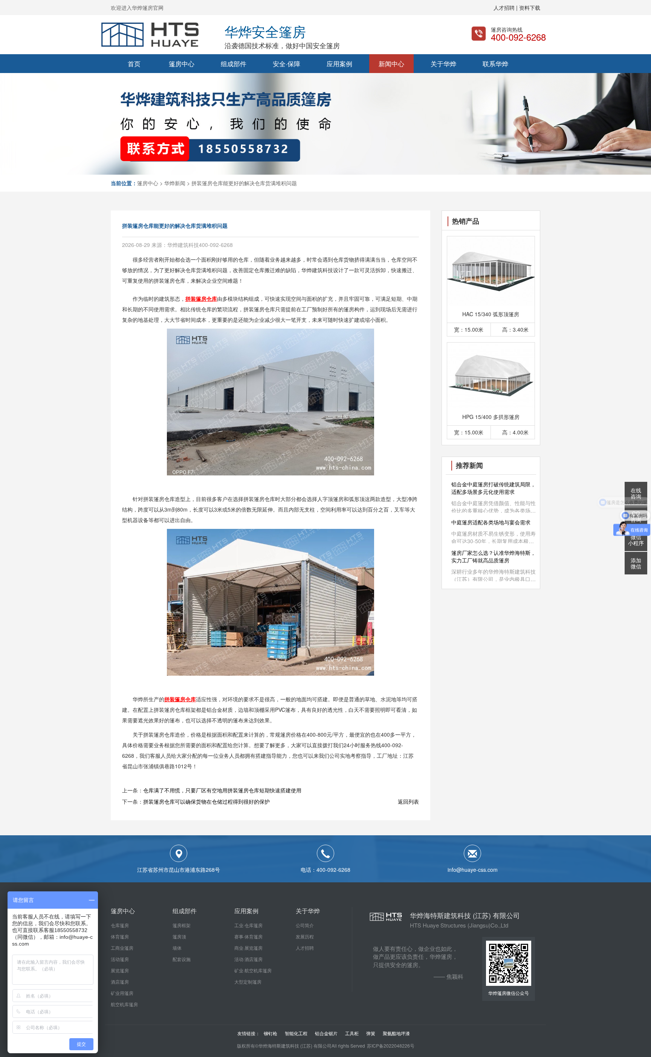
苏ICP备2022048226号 (390, 1045)
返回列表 (408, 801)
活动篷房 (120, 959)
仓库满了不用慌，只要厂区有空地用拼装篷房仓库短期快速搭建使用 (222, 790)
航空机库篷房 (124, 1004)
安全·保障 (286, 63)
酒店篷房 (120, 981)
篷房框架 (182, 925)
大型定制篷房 (247, 981)
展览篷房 (120, 970)
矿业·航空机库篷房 (253, 970)
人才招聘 (305, 947)
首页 (134, 63)
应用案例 (339, 63)
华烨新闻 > (177, 183)
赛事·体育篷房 (248, 936)
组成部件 (233, 63)
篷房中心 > (150, 183)
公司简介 (305, 925)
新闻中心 (391, 63)
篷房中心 (181, 63)
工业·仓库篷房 (248, 925)
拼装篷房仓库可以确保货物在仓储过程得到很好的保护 (206, 801)
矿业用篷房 (122, 993)
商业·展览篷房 (248, 947)
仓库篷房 (120, 925)
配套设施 (182, 959)
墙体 (177, 947)
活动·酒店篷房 (248, 959)
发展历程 (305, 936)
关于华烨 (443, 63)
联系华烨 (495, 63)
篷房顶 (179, 936)
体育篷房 (120, 936)
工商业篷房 (122, 947)
